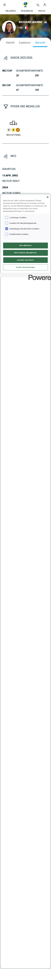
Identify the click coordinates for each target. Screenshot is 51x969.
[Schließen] (47, 197)
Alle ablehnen (25, 245)
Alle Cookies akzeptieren (25, 253)
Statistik (10, 42)
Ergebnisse (25, 42)
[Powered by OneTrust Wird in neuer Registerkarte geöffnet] (39, 275)
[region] (25, 581)
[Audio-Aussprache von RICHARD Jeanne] (45, 22)
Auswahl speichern (25, 260)
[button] (4, 3)
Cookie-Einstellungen (25, 267)
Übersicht (40, 42)
